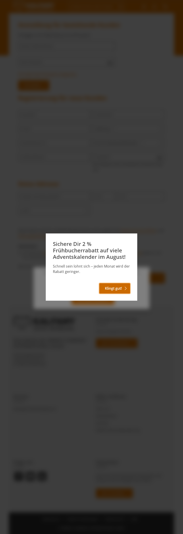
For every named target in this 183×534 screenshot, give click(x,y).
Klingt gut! (113, 288)
